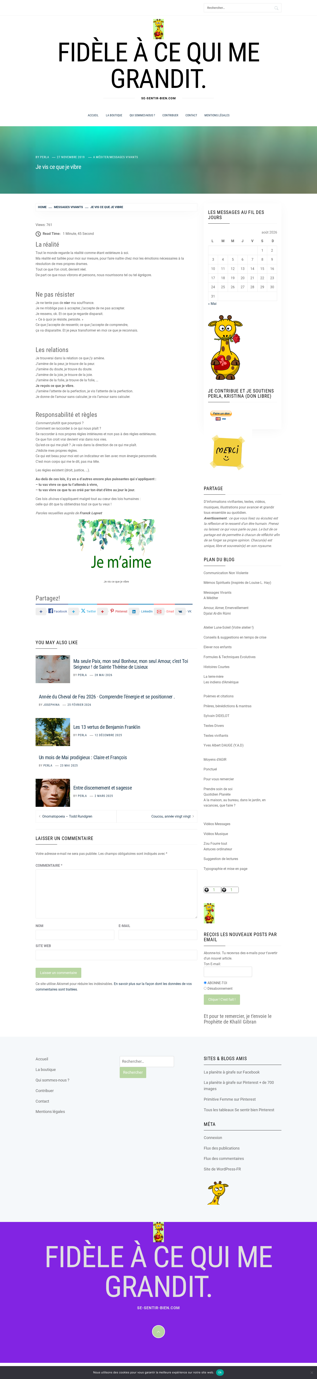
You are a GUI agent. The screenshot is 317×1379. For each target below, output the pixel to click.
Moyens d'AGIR (215, 759)
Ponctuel (210, 769)
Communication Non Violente (226, 573)
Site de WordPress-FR (222, 1169)
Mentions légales (216, 115)
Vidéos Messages (217, 824)
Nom (39, 926)
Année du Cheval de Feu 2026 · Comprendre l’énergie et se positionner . (107, 697)
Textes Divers (214, 726)
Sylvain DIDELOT (216, 716)
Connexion (213, 1137)
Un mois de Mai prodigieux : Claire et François (83, 757)
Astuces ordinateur (218, 849)
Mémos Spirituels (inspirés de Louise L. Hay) (237, 583)
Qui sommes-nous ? (142, 115)
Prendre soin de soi (218, 789)
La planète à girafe (220, 1072)
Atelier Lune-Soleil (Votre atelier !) (229, 627)
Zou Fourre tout (215, 843)
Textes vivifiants (216, 736)
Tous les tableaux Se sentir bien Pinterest (239, 1110)
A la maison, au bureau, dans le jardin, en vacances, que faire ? (235, 803)
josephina (51, 704)
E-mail (124, 926)
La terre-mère (213, 677)
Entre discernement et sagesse (102, 788)
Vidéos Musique (216, 834)
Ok (220, 1372)
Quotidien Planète (217, 794)
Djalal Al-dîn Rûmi (217, 613)
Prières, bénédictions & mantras (227, 706)
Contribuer (170, 115)
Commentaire (49, 865)
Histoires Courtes (216, 667)
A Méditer (100, 157)
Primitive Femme (218, 1099)
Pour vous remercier (219, 779)
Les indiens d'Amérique (221, 682)
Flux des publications (222, 1148)
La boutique (114, 115)
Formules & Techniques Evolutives (230, 657)
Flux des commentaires (224, 1158)
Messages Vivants (124, 157)
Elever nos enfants (218, 647)
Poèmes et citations (219, 696)
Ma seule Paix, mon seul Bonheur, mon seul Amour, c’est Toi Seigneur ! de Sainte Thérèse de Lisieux (130, 664)
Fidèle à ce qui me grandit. (158, 65)
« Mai (212, 304)
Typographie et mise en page (225, 869)
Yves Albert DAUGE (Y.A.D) (224, 745)
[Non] (311, 1372)
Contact (191, 115)
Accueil (93, 115)
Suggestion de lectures (221, 859)
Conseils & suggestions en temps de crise (235, 637)
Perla (44, 157)
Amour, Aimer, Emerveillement (226, 608)
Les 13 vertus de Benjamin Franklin (106, 727)
